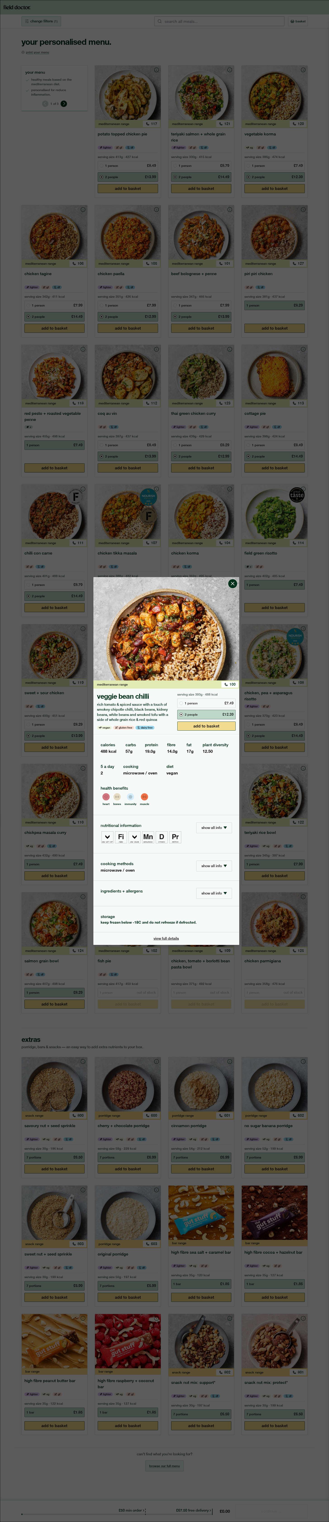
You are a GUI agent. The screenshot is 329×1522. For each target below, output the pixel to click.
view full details (166, 938)
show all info (211, 828)
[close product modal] (232, 579)
